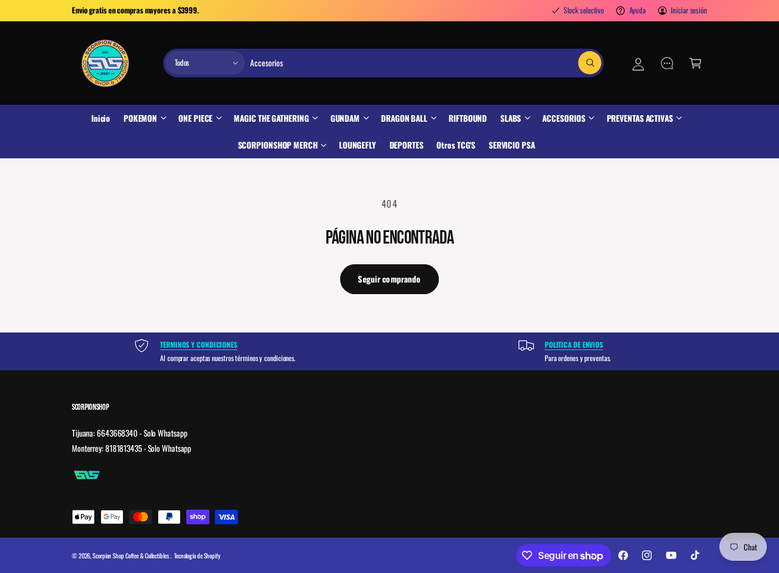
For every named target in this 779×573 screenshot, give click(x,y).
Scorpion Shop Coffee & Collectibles (131, 555)
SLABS (511, 118)
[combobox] (425, 63)
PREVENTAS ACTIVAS (640, 118)
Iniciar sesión (689, 10)
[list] (389, 351)
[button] (695, 63)
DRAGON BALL (404, 118)
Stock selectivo (584, 10)
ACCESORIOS (563, 118)
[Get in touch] (666, 63)
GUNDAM (345, 118)
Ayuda (637, 10)
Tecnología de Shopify (197, 555)
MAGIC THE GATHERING (271, 118)
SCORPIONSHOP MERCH (278, 145)
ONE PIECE (195, 118)
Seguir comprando (389, 279)
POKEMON (140, 118)
